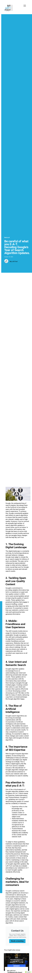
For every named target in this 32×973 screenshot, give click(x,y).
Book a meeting (17, 941)
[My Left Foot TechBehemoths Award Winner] (16, 962)
